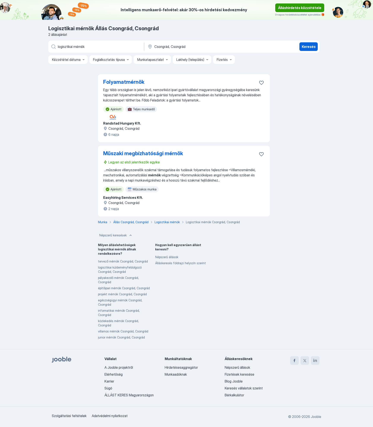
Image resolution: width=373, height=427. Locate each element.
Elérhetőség (113, 374)
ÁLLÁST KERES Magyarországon (129, 395)
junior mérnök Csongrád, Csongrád (121, 337)
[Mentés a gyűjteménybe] (261, 82)
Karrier (109, 381)
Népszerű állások (166, 257)
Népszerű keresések (113, 235)
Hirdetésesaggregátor (181, 367)
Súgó (108, 388)
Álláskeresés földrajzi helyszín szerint (180, 263)
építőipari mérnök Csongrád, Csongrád (124, 288)
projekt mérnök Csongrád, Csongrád (122, 294)
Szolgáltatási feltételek (69, 416)
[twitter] (304, 360)
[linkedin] (315, 360)
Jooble (316, 416)
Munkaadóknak (176, 374)
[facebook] (294, 360)
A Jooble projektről (118, 367)
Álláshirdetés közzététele (299, 8)
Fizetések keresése (239, 374)
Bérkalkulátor (234, 395)
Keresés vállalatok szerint (244, 388)
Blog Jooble (234, 381)
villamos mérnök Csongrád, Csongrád (123, 331)
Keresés (309, 46)
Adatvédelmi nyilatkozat (110, 416)
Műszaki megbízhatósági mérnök (143, 153)
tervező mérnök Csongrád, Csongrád (123, 261)
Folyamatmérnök (123, 82)
